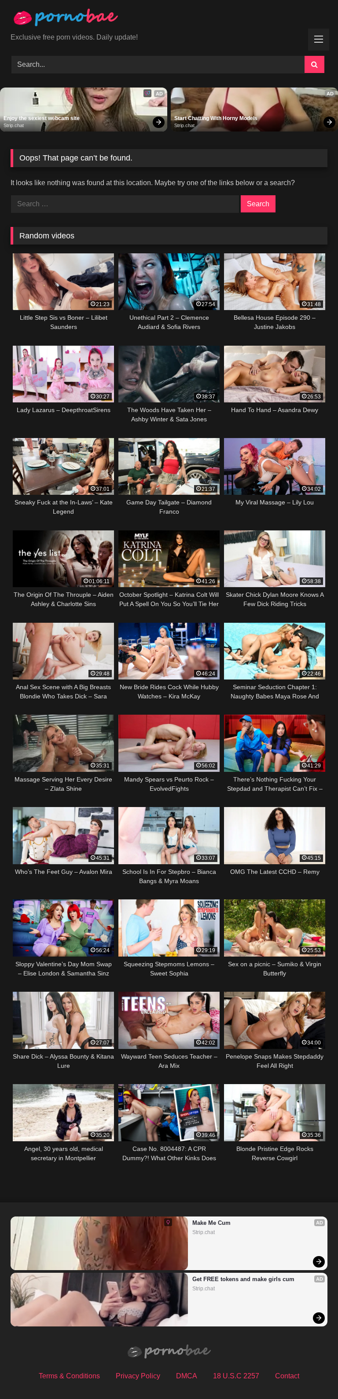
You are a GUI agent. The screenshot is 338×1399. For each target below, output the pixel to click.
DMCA (186, 1376)
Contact (287, 1376)
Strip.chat (14, 125)
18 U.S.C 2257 (236, 1376)
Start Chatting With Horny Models (215, 118)
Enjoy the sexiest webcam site (42, 118)
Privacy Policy (138, 1376)
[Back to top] (310, 1372)
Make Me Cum (211, 1223)
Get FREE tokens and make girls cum (243, 1279)
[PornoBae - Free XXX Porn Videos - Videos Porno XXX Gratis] (169, 19)
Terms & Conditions (69, 1376)
